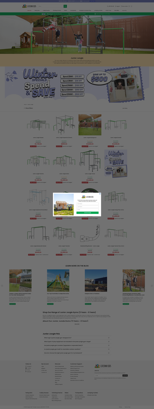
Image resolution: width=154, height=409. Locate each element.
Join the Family (87, 212)
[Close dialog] (100, 193)
